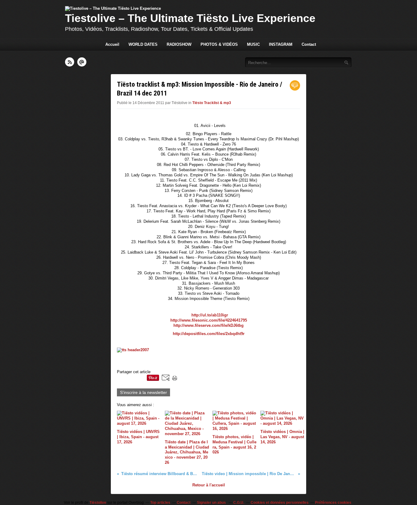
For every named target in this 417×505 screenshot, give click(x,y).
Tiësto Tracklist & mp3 (211, 103)
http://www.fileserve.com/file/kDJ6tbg (208, 325)
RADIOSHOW (179, 44)
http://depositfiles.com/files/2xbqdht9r (209, 333)
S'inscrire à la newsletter (143, 392)
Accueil (112, 44)
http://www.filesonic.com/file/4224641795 (208, 320)
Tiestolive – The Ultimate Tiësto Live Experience (190, 18)
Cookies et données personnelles (280, 502)
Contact (309, 44)
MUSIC (253, 44)
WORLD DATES (143, 44)
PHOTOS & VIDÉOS (219, 44)
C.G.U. (238, 502)
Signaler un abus (212, 502)
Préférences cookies (333, 502)
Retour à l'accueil (208, 485)
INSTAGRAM (280, 44)
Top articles (160, 502)
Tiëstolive (97, 502)
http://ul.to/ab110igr (209, 315)
